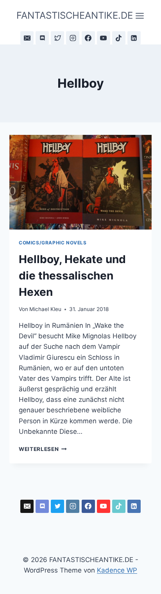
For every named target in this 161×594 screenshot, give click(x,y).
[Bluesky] (57, 37)
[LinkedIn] (134, 37)
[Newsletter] (27, 37)
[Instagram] (72, 37)
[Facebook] (88, 37)
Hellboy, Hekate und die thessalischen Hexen (72, 276)
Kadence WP (117, 570)
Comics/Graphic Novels (53, 243)
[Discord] (42, 37)
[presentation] (80, 182)
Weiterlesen (43, 449)
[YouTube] (103, 37)
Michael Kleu (45, 309)
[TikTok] (118, 37)
